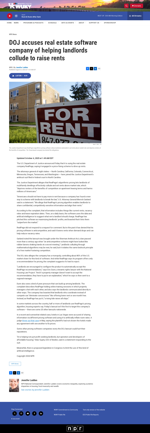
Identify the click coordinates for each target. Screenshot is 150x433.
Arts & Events (67, 23)
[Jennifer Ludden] (14, 385)
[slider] (19, 16)
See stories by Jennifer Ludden (35, 389)
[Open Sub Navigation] (20, 23)
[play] (9, 16)
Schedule (52, 23)
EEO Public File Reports (91, 415)
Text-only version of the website (94, 410)
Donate (137, 6)
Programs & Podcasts (33, 23)
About (81, 23)
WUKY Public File (59, 415)
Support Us (94, 23)
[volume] (16, 15)
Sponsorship (110, 23)
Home (9, 23)
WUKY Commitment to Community (66, 410)
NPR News (13, 34)
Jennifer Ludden (22, 67)
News (16, 23)
